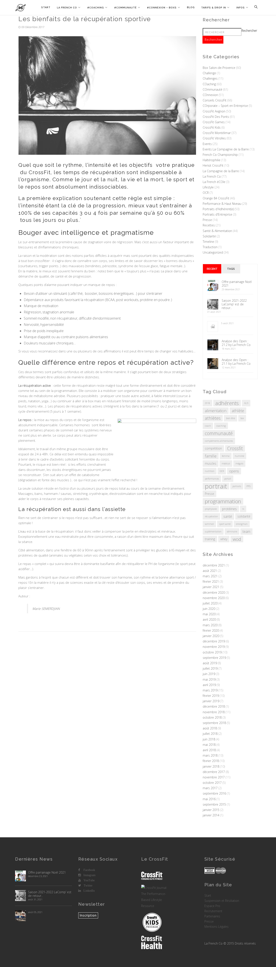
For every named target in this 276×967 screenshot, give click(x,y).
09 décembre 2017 (33, 27)
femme (225, 455)
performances (212, 478)
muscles (210, 463)
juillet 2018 (210, 734)
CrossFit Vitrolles (214, 138)
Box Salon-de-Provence (219, 68)
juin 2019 (209, 674)
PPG (248, 486)
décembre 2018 (214, 706)
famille (210, 456)
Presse (207, 220)
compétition (213, 448)
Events (207, 144)
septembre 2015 (214, 804)
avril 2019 (209, 685)
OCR (206, 193)
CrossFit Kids (212, 127)
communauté (219, 433)
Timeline (208, 242)
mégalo (239, 463)
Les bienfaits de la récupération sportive (84, 19)
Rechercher (249, 30)
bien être (230, 418)
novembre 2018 (214, 712)
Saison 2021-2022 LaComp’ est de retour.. (234, 304)
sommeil (209, 523)
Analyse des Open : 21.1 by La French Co (236, 361)
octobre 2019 (212, 652)
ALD (246, 403)
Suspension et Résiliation (221, 901)
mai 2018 (209, 745)
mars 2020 (210, 625)
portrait (216, 486)
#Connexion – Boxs (162, 7)
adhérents (227, 403)
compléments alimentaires (219, 440)
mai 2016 (209, 799)
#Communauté (125, 7)
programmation (223, 501)
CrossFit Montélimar (217, 133)
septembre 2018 (214, 723)
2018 (207, 403)
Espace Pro (212, 906)
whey (223, 539)
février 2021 (211, 581)
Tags (231, 268)
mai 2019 (209, 679)
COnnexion (210, 95)
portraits (236, 486)
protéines (229, 508)
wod (237, 539)
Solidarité (209, 236)
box (242, 418)
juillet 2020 (210, 603)
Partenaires (212, 916)
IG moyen (178, 550)
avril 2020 (209, 619)
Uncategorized (213, 252)
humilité (239, 455)
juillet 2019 (210, 668)
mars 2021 (210, 576)
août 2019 (210, 663)
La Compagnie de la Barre (221, 171)
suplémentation (213, 531)
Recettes (209, 225)
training (210, 539)
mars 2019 (210, 690)
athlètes (213, 418)
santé (227, 516)
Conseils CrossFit (214, 100)
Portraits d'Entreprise (217, 214)
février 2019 (211, 696)
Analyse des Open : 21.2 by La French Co (236, 343)
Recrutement (213, 911)
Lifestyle (208, 187)
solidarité (243, 516)
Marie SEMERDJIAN (46, 608)
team (246, 531)
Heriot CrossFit (213, 165)
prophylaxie (211, 508)
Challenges (210, 78)
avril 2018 (209, 750)
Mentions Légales (216, 926)
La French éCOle (214, 182)
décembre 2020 (214, 592)
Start (45, 7)
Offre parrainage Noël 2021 (237, 283)
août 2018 (210, 728)
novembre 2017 (214, 777)
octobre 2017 (212, 783)
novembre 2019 (214, 647)
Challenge (209, 73)
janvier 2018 (211, 766)
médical (226, 463)
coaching (221, 425)
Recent (212, 268)
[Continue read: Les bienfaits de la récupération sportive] (107, 95)
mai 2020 (209, 614)
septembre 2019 (214, 658)
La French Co (67, 7)
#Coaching (95, 7)
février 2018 (211, 761)
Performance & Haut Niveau (222, 204)
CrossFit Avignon (214, 111)
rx (243, 508)
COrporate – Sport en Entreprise (225, 106)
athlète (238, 410)
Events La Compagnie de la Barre (226, 149)
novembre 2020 (214, 598)
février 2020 (211, 630)
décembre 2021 (214, 565)
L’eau (22, 531)
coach (208, 425)
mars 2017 (210, 788)
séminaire (232, 531)
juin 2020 (209, 609)
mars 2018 (210, 755)
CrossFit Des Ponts (216, 117)
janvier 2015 (211, 810)
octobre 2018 (212, 717)
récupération (211, 516)
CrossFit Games (214, 122)
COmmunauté (212, 89)
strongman (242, 523)
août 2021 (210, 571)
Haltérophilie (211, 160)
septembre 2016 (214, 793)
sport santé (225, 523)
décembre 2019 (214, 641)
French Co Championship (220, 155)
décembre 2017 (214, 772)
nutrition (209, 471)
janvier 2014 (211, 815)
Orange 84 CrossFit (216, 198)
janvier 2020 (211, 636)
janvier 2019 (211, 701)
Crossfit (235, 448)
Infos (240, 7)
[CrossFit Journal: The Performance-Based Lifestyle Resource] (154, 897)
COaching (209, 84)
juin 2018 (209, 739)
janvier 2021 (211, 587)
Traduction (210, 247)
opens (234, 471)
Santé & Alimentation (217, 231)
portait (227, 478)
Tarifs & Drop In (213, 7)
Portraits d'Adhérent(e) (218, 209)
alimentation (215, 410)
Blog (191, 7)
